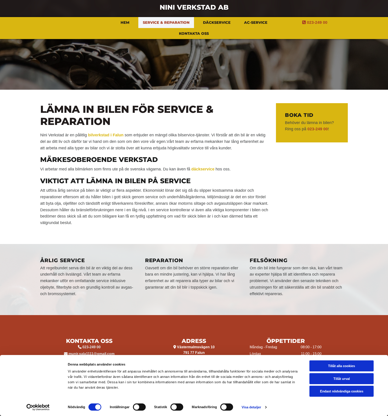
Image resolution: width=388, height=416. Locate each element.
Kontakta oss (194, 33)
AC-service (255, 22)
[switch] (139, 407)
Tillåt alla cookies (341, 366)
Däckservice (217, 22)
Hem (125, 22)
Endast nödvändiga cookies (341, 391)
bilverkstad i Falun (105, 135)
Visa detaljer (251, 407)
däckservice (202, 169)
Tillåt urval (341, 379)
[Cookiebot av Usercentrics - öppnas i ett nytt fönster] (38, 407)
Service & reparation (166, 22)
